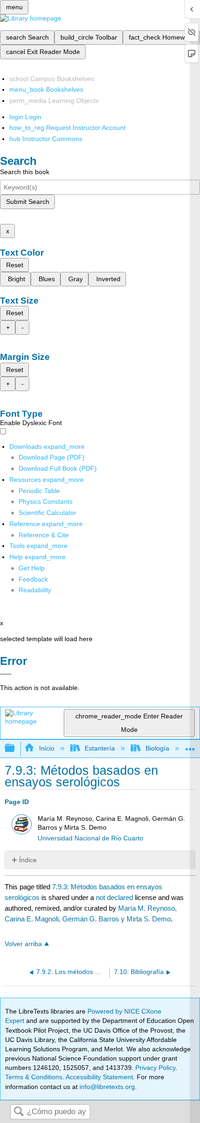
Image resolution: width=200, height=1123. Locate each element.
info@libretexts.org (106, 1086)
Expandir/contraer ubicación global (190, 745)
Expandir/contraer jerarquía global (16, 748)
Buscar (18, 1112)
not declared (115, 897)
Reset (14, 265)
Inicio (46, 748)
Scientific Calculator (47, 512)
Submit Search (27, 201)
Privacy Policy (155, 1067)
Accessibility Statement (99, 1077)
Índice (28, 860)
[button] (33, 579)
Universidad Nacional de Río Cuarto (90, 838)
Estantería (100, 748)
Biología (157, 748)
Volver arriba (23, 943)
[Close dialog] (6, 674)
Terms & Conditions (33, 1077)
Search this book (24, 172)
